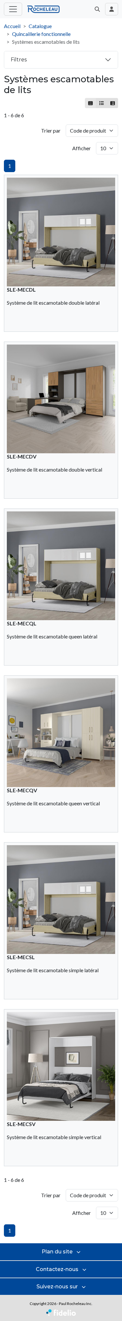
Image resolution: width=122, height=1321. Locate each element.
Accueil (12, 26)
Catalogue (40, 26)
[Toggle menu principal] (13, 9)
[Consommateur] (90, 103)
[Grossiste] (112, 103)
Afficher (81, 148)
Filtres (19, 59)
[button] (97, 9)
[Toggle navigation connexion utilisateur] (111, 9)
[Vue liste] (101, 103)
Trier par (51, 130)
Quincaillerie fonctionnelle (41, 34)
